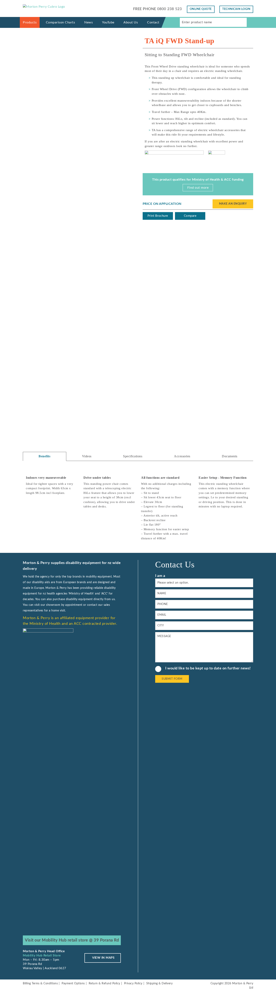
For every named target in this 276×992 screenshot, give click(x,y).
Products (30, 22)
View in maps (103, 957)
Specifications (132, 456)
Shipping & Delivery (159, 983)
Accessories (182, 456)
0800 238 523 (169, 9)
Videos (87, 456)
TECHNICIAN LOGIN (236, 9)
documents (229, 456)
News (88, 22)
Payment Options (73, 983)
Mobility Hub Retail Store (42, 955)
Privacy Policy (133, 983)
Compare (190, 215)
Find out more (198, 187)
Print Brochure (157, 215)
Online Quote (201, 9)
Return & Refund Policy (104, 983)
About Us (130, 22)
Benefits (44, 456)
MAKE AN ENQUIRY (233, 203)
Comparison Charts (60, 22)
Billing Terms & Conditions (40, 983)
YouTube (108, 22)
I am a (160, 576)
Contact (153, 22)
